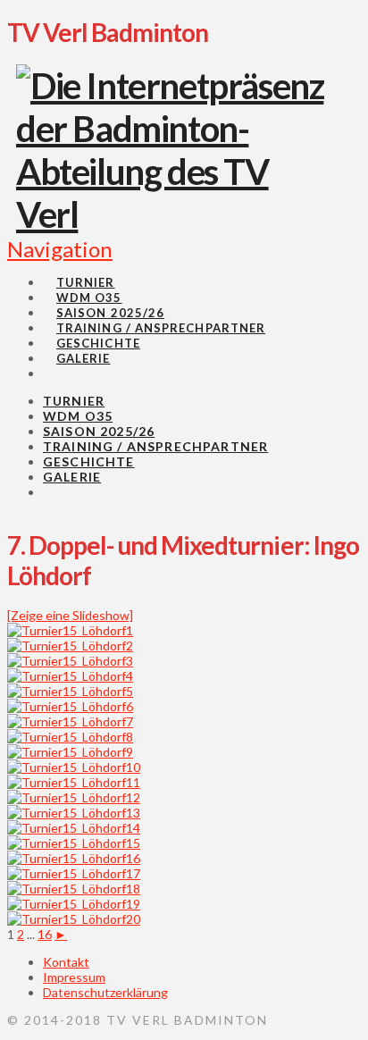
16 (45, 934)
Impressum (74, 977)
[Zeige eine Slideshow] (70, 615)
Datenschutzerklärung (105, 992)
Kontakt (66, 961)
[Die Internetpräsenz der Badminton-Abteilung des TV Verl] (175, 214)
